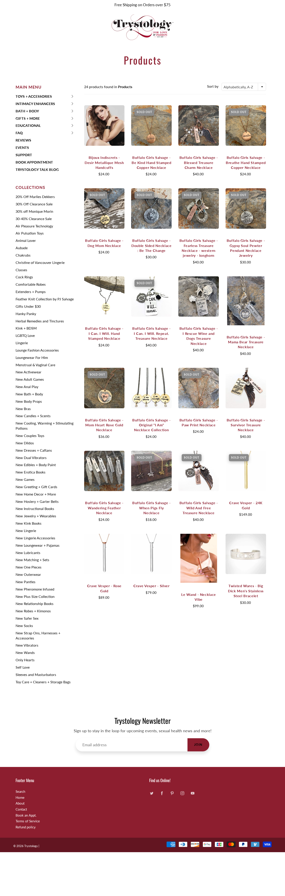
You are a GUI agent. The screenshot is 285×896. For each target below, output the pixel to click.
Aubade (22, 248)
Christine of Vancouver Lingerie (40, 262)
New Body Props (29, 401)
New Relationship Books (34, 603)
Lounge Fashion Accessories (37, 350)
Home (20, 797)
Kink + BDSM (26, 328)
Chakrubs (23, 255)
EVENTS (22, 147)
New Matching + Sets (32, 560)
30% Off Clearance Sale (34, 204)
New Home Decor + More (36, 494)
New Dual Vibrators (31, 457)
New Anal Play (27, 386)
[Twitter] (151, 793)
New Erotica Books (30, 472)
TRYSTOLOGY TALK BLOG (37, 169)
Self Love (23, 667)
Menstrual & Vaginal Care (35, 365)
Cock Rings (24, 277)
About (20, 803)
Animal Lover (26, 240)
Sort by (212, 86)
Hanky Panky (26, 313)
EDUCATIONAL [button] (28, 126)
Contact (21, 809)
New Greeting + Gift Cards (36, 487)
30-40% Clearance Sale (34, 218)
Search (20, 791)
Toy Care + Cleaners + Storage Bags (43, 682)
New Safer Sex (27, 618)
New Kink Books (28, 523)
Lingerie (22, 343)
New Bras (23, 409)
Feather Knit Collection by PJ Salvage (45, 299)
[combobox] (244, 87)
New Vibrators (27, 645)
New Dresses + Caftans (34, 450)
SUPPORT (24, 155)
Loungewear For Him (32, 357)
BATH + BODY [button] (27, 112)
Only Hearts (25, 660)
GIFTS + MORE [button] (28, 119)
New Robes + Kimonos (33, 611)
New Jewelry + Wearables (36, 516)
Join (198, 744)
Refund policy (26, 827)
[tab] (45, 96)
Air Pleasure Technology (34, 226)
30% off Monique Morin (34, 211)
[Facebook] (162, 793)
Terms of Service (28, 821)
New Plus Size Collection (35, 596)
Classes (21, 270)
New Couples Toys (30, 435)
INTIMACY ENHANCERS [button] (35, 104)
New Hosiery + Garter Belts (37, 501)
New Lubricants (28, 552)
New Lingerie (26, 530)
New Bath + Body (29, 394)
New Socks (24, 625)
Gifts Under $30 (28, 306)
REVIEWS (23, 140)
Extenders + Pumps (31, 291)
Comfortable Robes (31, 284)
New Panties (25, 582)
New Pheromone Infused (35, 589)
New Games (25, 479)
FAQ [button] (23, 134)
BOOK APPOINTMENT (34, 162)
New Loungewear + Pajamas (37, 545)
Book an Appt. (26, 815)
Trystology (31, 846)
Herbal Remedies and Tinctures (40, 321)
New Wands (25, 652)
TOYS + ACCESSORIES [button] (34, 97)
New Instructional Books (35, 508)
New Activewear (28, 372)
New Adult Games (30, 379)
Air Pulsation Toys (30, 233)
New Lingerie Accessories (35, 538)
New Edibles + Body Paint (36, 465)
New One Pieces (28, 567)
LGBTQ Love (25, 335)
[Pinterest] (172, 793)
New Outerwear (28, 574)
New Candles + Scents (33, 416)
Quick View (104, 125)
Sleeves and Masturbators (36, 674)
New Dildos (25, 443)
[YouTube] (192, 793)
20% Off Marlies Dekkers (35, 196)
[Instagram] (182, 793)
